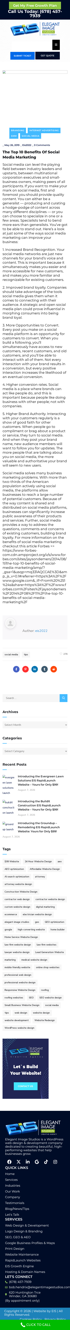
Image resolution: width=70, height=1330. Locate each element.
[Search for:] (35, 698)
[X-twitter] (18, 1161)
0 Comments (42, 145)
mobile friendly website (17, 967)
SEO (31, 997)
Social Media (30, 136)
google (8, 929)
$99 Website (12, 861)
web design (21, 1012)
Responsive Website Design (20, 990)
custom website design (17, 906)
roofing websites (14, 997)
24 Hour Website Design (38, 861)
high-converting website (31, 929)
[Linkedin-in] (27, 1161)
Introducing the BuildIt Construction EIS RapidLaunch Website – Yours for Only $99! (39, 805)
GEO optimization (54, 922)
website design (41, 1012)
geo (37, 922)
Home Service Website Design (21, 937)
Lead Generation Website (49, 952)
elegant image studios (17, 922)
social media (11, 654)
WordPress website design (19, 1028)
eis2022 (26, 145)
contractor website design (50, 899)
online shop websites (47, 967)
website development (17, 1020)
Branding (17, 130)
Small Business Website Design (22, 1005)
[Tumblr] (44, 669)
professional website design (20, 982)
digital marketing (45, 906)
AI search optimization (17, 876)
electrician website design (37, 914)
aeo (60, 861)
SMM (14, 136)
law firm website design (18, 944)
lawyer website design (17, 952)
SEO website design (50, 997)
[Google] (37, 1161)
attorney (40, 876)
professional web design (18, 975)
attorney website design (18, 884)
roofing (45, 990)
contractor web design (17, 899)
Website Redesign (44, 1020)
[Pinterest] (25, 669)
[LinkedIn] (34, 669)
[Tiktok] (46, 1161)
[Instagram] (55, 1161)
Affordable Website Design (45, 869)
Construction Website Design (21, 891)
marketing (10, 959)
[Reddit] (53, 669)
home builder (58, 929)
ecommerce (11, 914)
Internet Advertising (44, 130)
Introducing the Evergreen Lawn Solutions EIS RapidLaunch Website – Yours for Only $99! (41, 780)
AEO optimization (14, 869)
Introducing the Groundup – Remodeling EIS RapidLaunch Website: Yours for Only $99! (39, 827)
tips (26, 654)
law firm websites (46, 944)
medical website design (34, 959)
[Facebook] (16, 669)
